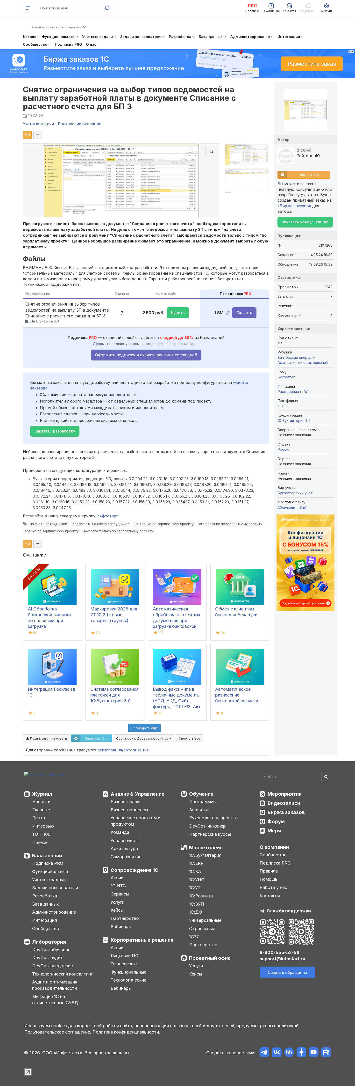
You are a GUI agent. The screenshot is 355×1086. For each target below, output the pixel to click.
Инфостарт (107, 516)
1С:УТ (195, 887)
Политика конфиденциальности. (126, 1032)
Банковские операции (296, 357)
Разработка (44, 895)
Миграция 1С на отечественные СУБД (55, 999)
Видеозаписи (284, 803)
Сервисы (120, 893)
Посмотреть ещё (144, 728)
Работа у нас (273, 887)
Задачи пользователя (55, 887)
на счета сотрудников (48, 524)
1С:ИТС (118, 885)
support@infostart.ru (282, 958)
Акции (117, 877)
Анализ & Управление (137, 794)
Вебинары (121, 926)
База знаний (47, 856)
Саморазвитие (126, 856)
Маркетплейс (206, 848)
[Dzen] (301, 1053)
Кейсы (117, 910)
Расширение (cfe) (293, 391)
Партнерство (125, 918)
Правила (269, 870)
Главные (41, 809)
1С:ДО (195, 912)
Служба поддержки (289, 910)
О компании (274, 847)
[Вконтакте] (277, 1053)
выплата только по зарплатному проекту (118, 531)
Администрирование (54, 912)
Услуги (117, 902)
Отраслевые (124, 963)
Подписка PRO (47, 863)
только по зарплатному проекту (52, 531)
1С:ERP (196, 863)
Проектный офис (210, 958)
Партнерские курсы (210, 834)
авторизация (136, 750)
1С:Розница (201, 895)
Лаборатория (49, 942)
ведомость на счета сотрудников (100, 524)
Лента (38, 817)
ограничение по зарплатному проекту (230, 524)
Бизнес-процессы (129, 809)
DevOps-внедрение (52, 965)
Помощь (268, 879)
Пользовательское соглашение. (57, 1032)
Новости (41, 801)
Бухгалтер (286, 377)
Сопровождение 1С (134, 870)
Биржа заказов (286, 812)
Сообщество (45, 928)
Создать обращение (287, 972)
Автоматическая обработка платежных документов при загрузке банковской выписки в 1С (176, 620)
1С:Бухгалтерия (205, 855)
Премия (40, 842)
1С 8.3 (282, 406)
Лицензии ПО (125, 955)
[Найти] (326, 776)
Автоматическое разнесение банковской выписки (236, 695)
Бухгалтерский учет (295, 493)
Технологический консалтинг (62, 973)
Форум (276, 821)
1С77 (194, 936)
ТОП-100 (41, 834)
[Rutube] (326, 1053)
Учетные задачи (49, 879)
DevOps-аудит (47, 957)
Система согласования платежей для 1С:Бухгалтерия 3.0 (114, 695)
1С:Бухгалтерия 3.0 (294, 420)
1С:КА (195, 871)
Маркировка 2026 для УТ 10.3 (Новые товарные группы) (113, 614)
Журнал (42, 794)
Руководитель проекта (213, 817)
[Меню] (28, 8)
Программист (203, 801)
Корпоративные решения (142, 940)
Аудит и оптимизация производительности (54, 985)
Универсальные (205, 920)
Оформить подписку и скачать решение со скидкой (146, 354)
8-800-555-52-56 (279, 952)
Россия (283, 449)
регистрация (109, 750)
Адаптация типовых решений (302, 362)
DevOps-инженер (207, 826)
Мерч (274, 831)
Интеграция (44, 920)
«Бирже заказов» (294, 205)
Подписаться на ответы (48, 738)
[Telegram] (264, 1053)
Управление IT (125, 840)
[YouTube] (314, 1053)
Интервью (43, 826)
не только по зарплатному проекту (164, 524)
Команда (120, 832)
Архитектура (124, 848)
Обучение (201, 794)
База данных (45, 904)
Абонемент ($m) (291, 507)
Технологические (128, 980)
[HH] (289, 1053)
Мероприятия (285, 794)
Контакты (270, 895)
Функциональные (50, 871)
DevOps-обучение (51, 949)
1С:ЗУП (196, 904)
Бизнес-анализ (126, 801)
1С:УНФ (197, 879)
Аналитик (199, 809)
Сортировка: (142, 738)
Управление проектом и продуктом (135, 821)
